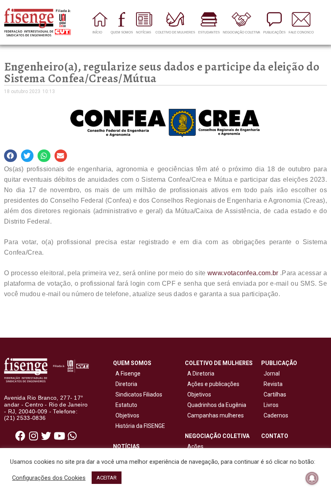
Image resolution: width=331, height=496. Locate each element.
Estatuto (125, 405)
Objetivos (126, 415)
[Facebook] (21, 436)
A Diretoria (199, 373)
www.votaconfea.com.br (242, 273)
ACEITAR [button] (106, 478)
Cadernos (276, 415)
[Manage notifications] (312, 478)
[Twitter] (46, 436)
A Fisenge (126, 373)
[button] (10, 155)
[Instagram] (33, 436)
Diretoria (125, 384)
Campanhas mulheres (214, 415)
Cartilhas (275, 394)
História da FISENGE (139, 426)
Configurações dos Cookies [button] (49, 477)
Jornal (272, 373)
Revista (273, 384)
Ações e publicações (212, 384)
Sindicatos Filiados (137, 394)
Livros (271, 405)
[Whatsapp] (72, 436)
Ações (194, 446)
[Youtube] (59, 436)
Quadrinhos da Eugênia (215, 405)
